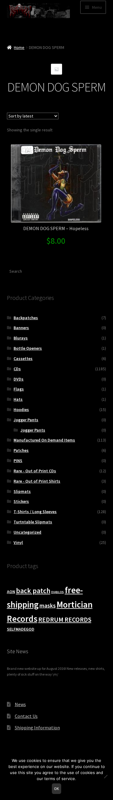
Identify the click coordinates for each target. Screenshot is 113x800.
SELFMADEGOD (20, 629)
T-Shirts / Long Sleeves (35, 511)
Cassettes (23, 358)
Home (19, 47)
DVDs (19, 379)
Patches (21, 450)
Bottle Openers (28, 348)
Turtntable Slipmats (33, 522)
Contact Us (26, 716)
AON (11, 591)
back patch (33, 590)
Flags (19, 389)
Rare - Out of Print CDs (35, 471)
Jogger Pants (26, 419)
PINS (18, 460)
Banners (21, 327)
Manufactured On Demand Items (44, 440)
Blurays (21, 338)
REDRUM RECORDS (64, 619)
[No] (105, 776)
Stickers (21, 501)
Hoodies (21, 409)
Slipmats (22, 491)
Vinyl (18, 542)
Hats (18, 399)
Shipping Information (37, 727)
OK (56, 788)
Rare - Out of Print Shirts (37, 481)
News (20, 704)
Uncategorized (27, 532)
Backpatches (26, 317)
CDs (17, 368)
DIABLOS (57, 592)
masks (47, 605)
